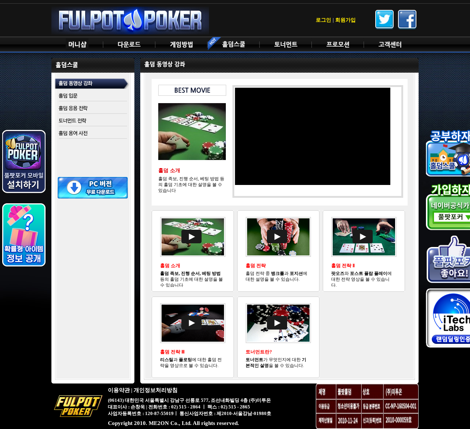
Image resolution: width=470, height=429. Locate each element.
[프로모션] (338, 44)
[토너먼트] (285, 44)
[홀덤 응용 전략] (92, 108)
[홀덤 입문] (92, 96)
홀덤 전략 (256, 265)
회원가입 (345, 20)
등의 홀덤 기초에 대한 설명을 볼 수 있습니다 (191, 279)
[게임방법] (181, 44)
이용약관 (119, 390)
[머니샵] (77, 44)
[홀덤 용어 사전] (92, 133)
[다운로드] (129, 44)
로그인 (323, 20)
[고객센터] (390, 44)
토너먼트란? (259, 352)
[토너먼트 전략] (92, 121)
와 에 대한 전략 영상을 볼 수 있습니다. (361, 279)
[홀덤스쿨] (233, 44)
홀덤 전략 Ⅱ (343, 265)
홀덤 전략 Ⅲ (172, 352)
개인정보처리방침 (156, 390)
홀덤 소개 (170, 265)
